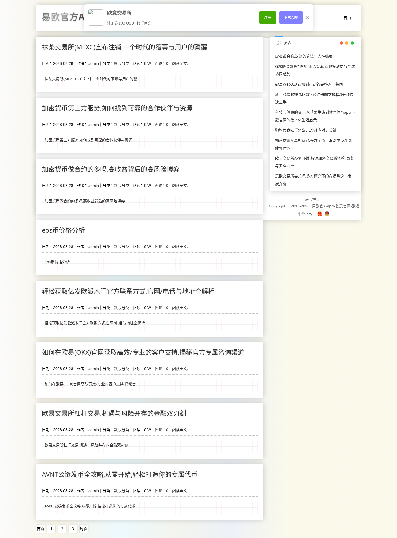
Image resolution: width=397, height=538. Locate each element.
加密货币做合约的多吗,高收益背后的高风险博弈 (111, 168)
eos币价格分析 (63, 230)
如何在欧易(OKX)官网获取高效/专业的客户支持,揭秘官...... (93, 383)
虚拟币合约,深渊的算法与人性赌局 (304, 56)
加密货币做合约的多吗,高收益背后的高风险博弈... (86, 200)
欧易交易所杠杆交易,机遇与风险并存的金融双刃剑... (88, 445)
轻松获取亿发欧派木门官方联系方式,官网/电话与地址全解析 (128, 291)
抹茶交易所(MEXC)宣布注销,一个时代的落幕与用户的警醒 (124, 46)
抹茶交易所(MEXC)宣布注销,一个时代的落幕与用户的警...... (94, 78)
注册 (267, 17)
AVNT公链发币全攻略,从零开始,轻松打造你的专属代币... (92, 506)
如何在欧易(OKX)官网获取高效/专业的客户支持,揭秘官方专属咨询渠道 (143, 352)
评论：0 (161, 63)
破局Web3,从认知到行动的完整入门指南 (309, 84)
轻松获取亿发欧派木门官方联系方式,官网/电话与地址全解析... (96, 322)
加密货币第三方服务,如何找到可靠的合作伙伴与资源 (117, 107)
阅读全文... (181, 63)
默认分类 (121, 63)
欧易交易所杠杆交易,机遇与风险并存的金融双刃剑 (114, 413)
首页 (347, 17)
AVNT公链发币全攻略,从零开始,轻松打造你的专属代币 (119, 474)
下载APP (291, 17)
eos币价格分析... (59, 261)
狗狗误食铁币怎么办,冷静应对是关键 (306, 130)
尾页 (84, 528)
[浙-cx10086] (320, 213)
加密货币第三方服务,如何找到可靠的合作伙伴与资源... (90, 139)
